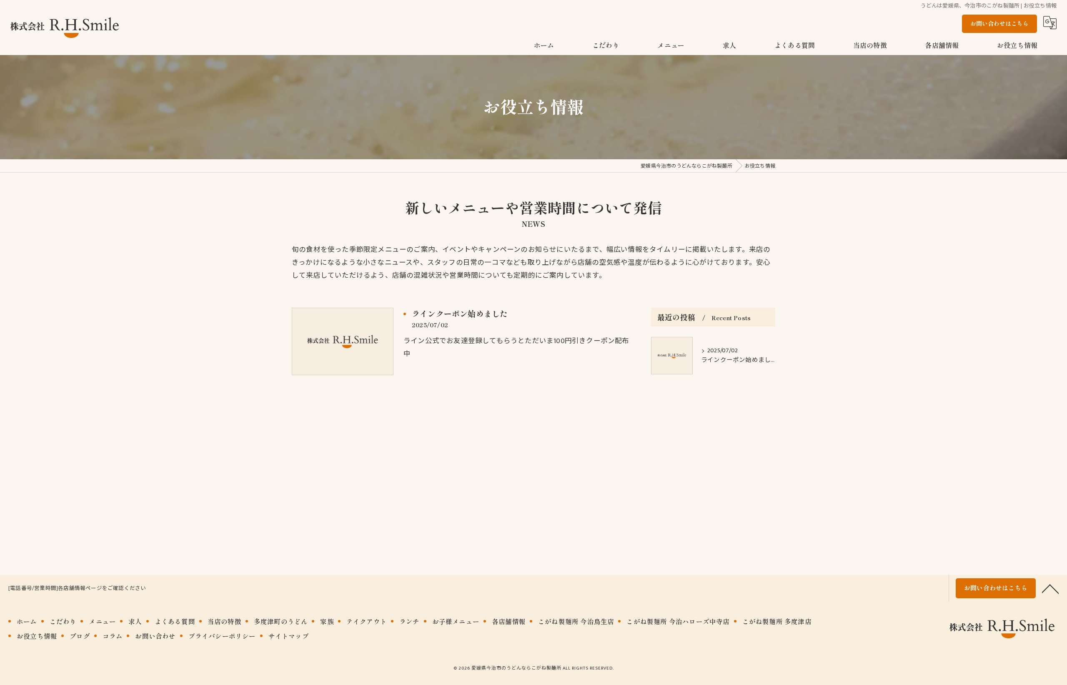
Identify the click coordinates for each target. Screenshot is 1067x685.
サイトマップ (288, 635)
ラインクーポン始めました (460, 313)
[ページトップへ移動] (1050, 588)
